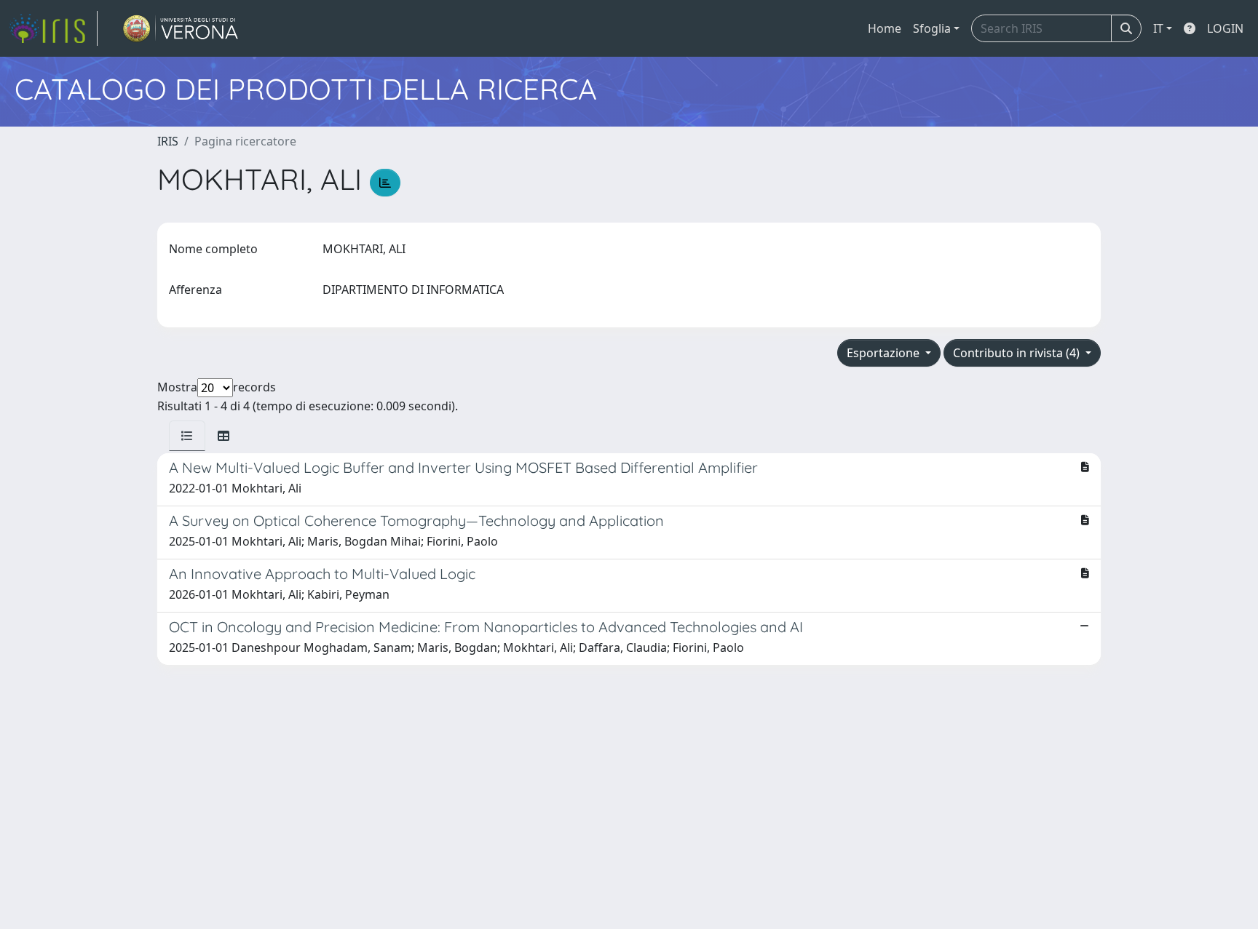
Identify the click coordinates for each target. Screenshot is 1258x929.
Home (884, 28)
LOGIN (1225, 28)
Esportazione (884, 353)
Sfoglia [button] (932, 28)
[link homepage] (53, 28)
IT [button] (1158, 28)
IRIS (167, 141)
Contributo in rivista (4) (1018, 353)
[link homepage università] (181, 28)
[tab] (187, 435)
